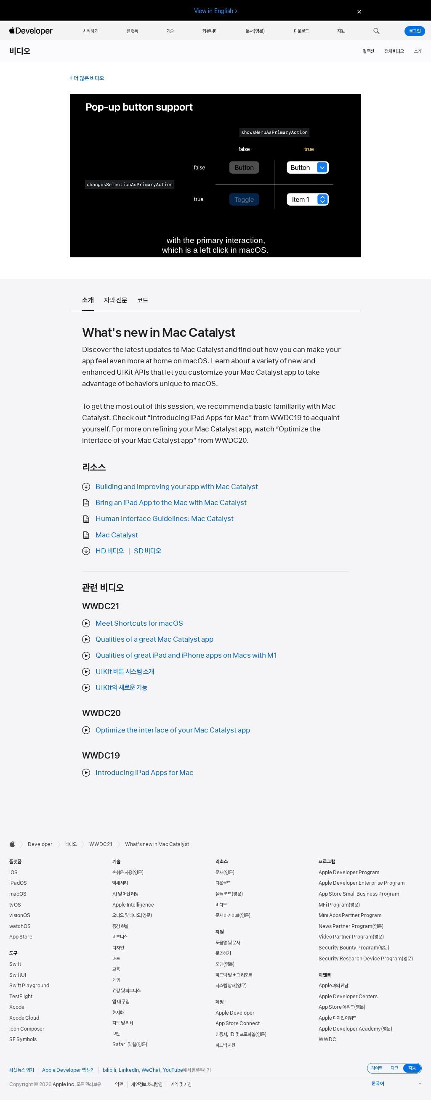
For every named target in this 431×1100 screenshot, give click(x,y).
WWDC (327, 1039)
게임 (116, 980)
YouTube (173, 1070)
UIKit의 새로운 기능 (121, 687)
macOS (18, 894)
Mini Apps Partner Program (350, 915)
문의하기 (223, 953)
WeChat (150, 1070)
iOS (13, 872)
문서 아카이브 (227, 915)
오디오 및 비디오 (126, 915)
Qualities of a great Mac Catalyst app (154, 639)
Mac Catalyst (117, 535)
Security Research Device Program (360, 959)
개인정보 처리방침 (146, 1084)
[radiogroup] (394, 1068)
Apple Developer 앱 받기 (68, 1070)
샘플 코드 (223, 894)
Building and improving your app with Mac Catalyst (177, 486)
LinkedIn (129, 1070)
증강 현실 (120, 926)
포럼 (219, 964)
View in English (214, 11)
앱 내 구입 (120, 1002)
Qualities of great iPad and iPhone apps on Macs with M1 (186, 655)
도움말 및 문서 (228, 943)
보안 (116, 1034)
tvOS (15, 905)
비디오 (20, 51)
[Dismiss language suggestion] (358, 11)
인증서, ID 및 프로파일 (235, 1034)
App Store (20, 937)
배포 (116, 959)
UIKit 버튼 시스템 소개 (125, 671)
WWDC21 (100, 844)
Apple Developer (235, 1013)
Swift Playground (29, 986)
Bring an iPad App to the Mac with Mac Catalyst (171, 502)
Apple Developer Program (349, 872)
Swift (15, 964)
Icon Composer (27, 1029)
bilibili (109, 1070)
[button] (376, 31)
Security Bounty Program (348, 948)
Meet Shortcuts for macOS (139, 623)
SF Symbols (23, 1039)
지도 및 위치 (122, 1023)
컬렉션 (368, 51)
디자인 (118, 948)
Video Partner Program (345, 937)
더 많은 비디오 (89, 78)
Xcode (16, 1007)
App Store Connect (238, 1023)
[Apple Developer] (32, 31)
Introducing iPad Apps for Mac (145, 772)
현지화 (118, 1012)
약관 (119, 1084)
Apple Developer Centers (348, 997)
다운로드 (223, 883)
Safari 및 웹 (124, 1044)
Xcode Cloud (24, 1018)
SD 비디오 (147, 551)
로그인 (414, 31)
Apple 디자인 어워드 (338, 1018)
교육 (116, 969)
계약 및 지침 (181, 1084)
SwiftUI (17, 975)
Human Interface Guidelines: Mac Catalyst (165, 518)
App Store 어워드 (336, 1007)
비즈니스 (120, 937)
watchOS (20, 926)
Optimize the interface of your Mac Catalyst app (173, 730)
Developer (40, 844)
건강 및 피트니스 (126, 991)
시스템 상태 (225, 986)
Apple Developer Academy (350, 1029)
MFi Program (334, 905)
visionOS (19, 915)
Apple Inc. (64, 1084)
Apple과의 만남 (333, 986)
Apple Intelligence (133, 905)
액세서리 (120, 883)
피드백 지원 (225, 1045)
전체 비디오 (394, 51)
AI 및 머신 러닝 (125, 894)
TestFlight (20, 997)
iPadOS (18, 883)
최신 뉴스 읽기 (21, 1070)
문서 (219, 872)
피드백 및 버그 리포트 (234, 975)
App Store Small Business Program (359, 894)
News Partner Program (345, 926)
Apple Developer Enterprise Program (361, 883)
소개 (418, 51)
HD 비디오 (110, 551)
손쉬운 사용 (122, 872)
